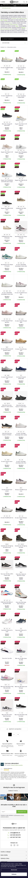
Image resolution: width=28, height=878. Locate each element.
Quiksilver (21, 18)
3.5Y (6, 684)
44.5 (8, 375)
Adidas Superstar (14, 24)
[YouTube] (17, 845)
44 (5, 403)
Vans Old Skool (8, 22)
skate (17, 26)
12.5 (7, 712)
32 (6, 628)
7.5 (22, 712)
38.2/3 (7, 544)
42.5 (6, 206)
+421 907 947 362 (15, 837)
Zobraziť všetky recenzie (17, 765)
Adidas (5, 19)
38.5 (7, 347)
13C (21, 684)
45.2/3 (22, 544)
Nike (2, 19)
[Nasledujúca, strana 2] (14, 734)
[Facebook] (11, 845)
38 (21, 262)
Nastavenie (14, 869)
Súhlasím (14, 874)
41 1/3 (19, 403)
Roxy (25, 18)
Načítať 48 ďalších (15, 729)
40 (21, 206)
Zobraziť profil (13, 790)
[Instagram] (14, 845)
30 (4, 628)
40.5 (23, 291)
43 (7, 122)
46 (9, 291)
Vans (18, 18)
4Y (21, 656)
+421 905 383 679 (15, 835)
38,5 (21, 572)
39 (18, 206)
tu (15, 866)
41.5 (21, 150)
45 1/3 (8, 403)
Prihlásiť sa (22, 811)
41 (4, 65)
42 (6, 65)
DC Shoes (13, 18)
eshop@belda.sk (15, 832)
